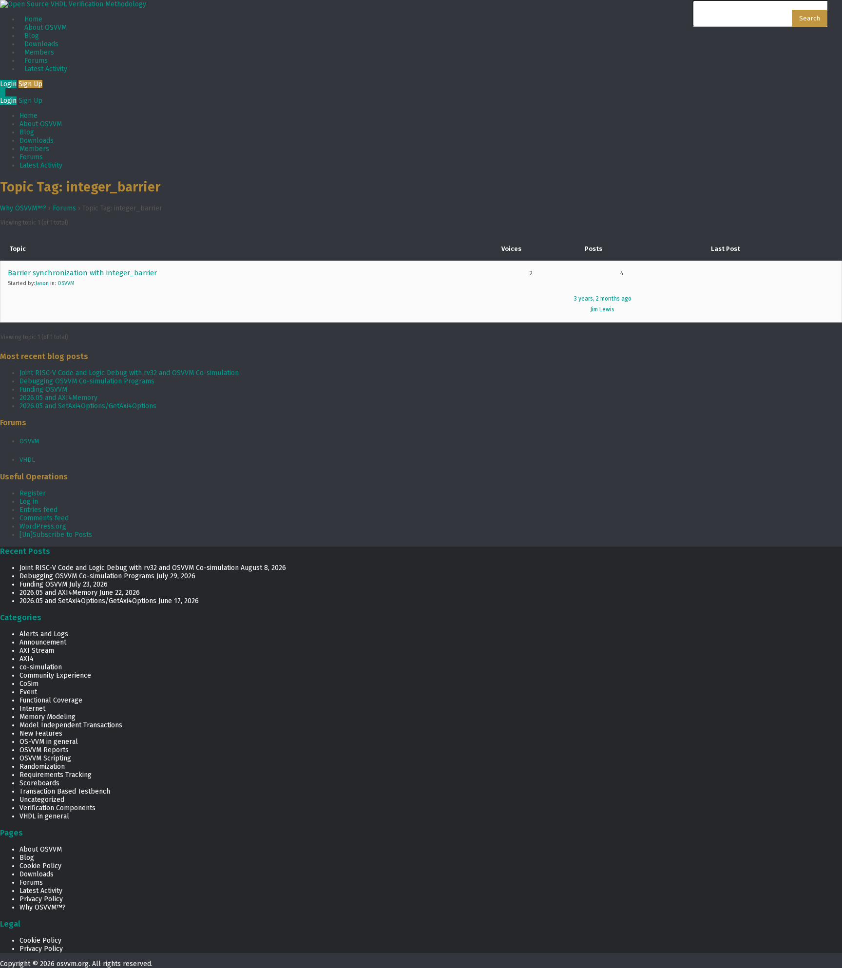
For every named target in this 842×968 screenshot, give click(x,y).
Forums (36, 61)
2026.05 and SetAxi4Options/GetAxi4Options (87, 406)
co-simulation (40, 667)
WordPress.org (42, 526)
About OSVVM (45, 27)
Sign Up (30, 84)
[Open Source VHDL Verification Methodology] (73, 4)
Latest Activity (45, 69)
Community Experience (55, 675)
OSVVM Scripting (45, 758)
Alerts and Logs (43, 634)
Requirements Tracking (55, 775)
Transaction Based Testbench (64, 791)
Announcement (42, 642)
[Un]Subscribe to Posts (55, 535)
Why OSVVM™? (23, 208)
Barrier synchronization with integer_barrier (82, 272)
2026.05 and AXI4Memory (58, 398)
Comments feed (44, 518)
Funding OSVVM (43, 389)
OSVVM (66, 283)
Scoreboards (39, 783)
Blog (31, 36)
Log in (28, 501)
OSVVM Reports (44, 750)
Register (32, 493)
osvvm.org (73, 964)
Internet (32, 708)
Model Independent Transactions (70, 725)
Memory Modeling (47, 717)
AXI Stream (36, 650)
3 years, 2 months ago (603, 298)
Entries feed (38, 510)
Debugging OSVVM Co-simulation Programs (86, 381)
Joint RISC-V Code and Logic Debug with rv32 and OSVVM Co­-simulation (129, 373)
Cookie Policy (40, 866)
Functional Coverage (50, 700)
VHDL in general (44, 816)
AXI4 (26, 659)
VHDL (27, 459)
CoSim (28, 684)
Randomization (42, 766)
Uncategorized (41, 800)
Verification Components (57, 808)
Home (33, 19)
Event (28, 692)
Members (39, 52)
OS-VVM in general (48, 742)
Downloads (41, 44)
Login (8, 84)
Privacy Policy (41, 899)
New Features (40, 733)
